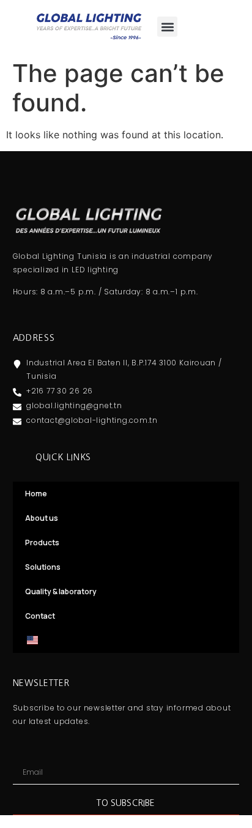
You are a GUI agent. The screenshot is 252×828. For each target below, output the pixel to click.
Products (42, 542)
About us (41, 518)
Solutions (43, 567)
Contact (40, 616)
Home (36, 493)
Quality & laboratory (61, 591)
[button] (167, 27)
